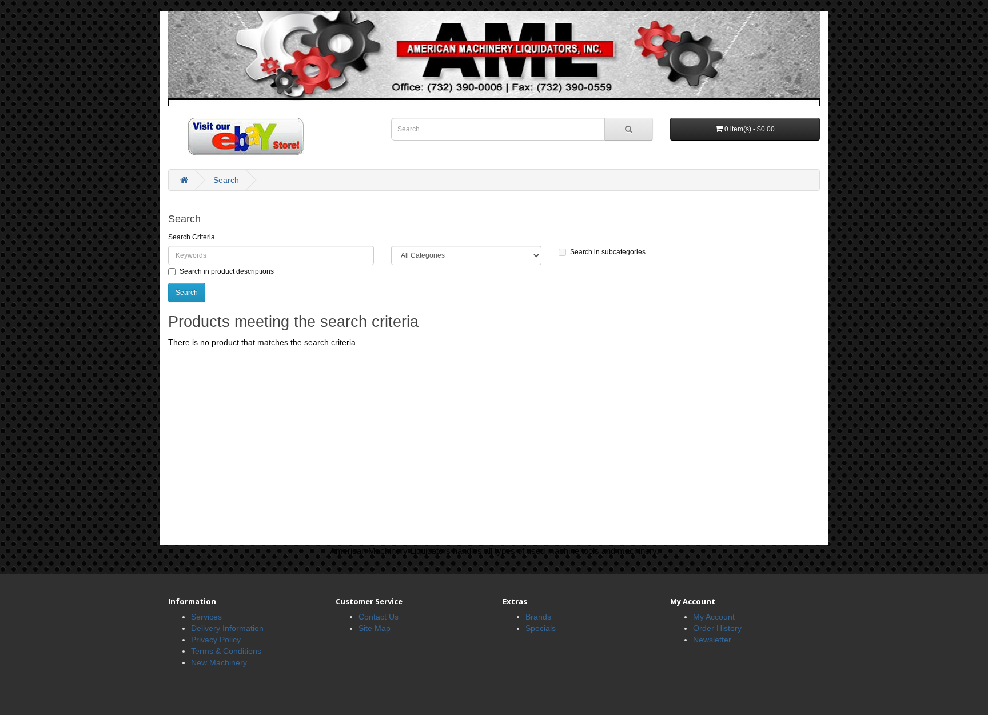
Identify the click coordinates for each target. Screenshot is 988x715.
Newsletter (712, 639)
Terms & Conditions (226, 651)
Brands (538, 616)
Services (206, 616)
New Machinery (219, 662)
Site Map (374, 628)
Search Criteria (191, 237)
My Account (714, 616)
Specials (540, 628)
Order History (717, 628)
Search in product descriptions (227, 271)
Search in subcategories (608, 252)
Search (226, 180)
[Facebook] (236, 135)
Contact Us (378, 616)
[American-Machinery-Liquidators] (494, 58)
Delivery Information (227, 628)
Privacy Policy (216, 639)
